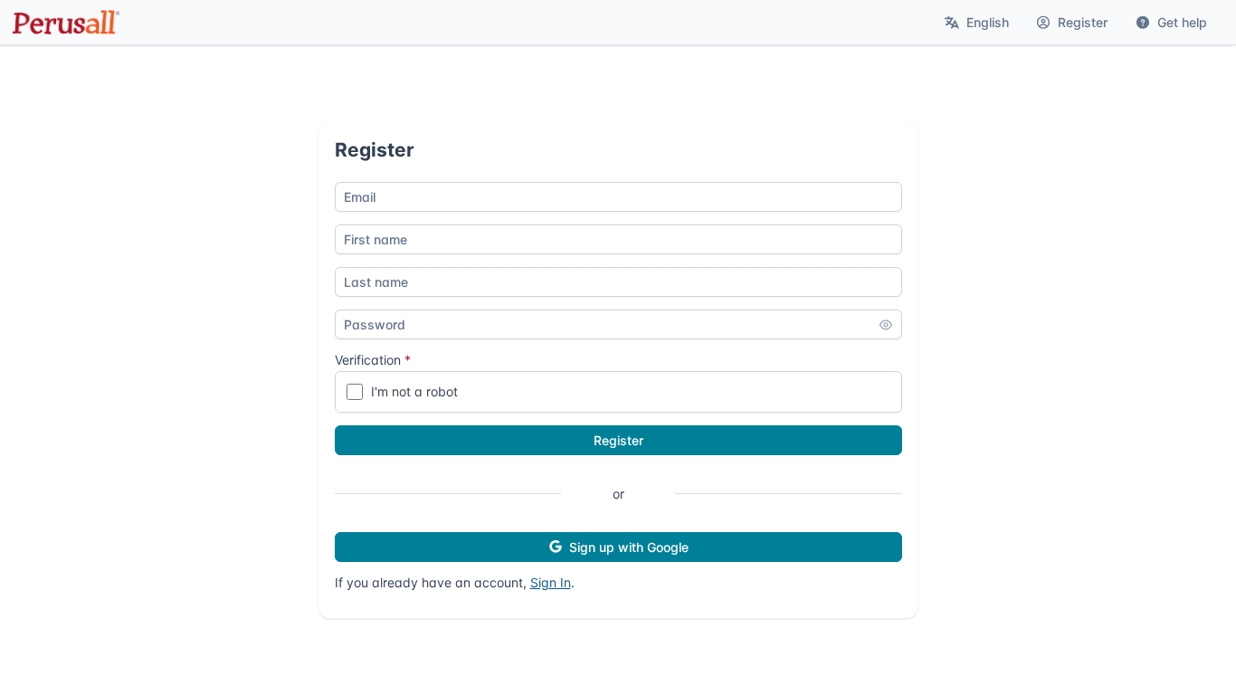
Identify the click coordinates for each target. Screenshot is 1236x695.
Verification (373, 359)
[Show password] (885, 325)
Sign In (550, 582)
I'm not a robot (414, 391)
